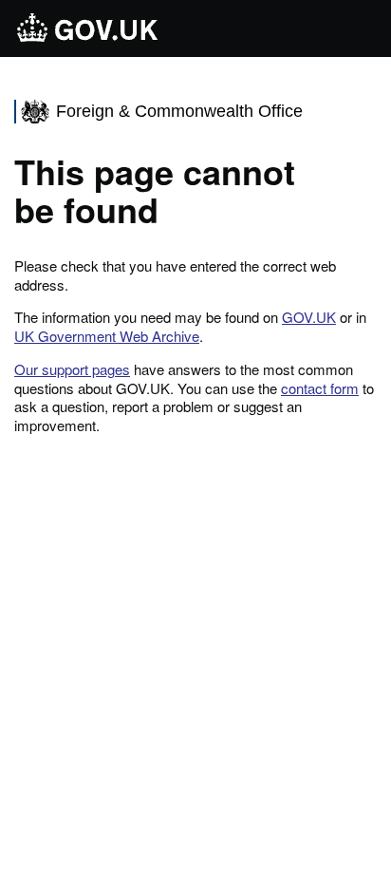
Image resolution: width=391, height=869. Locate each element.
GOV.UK (309, 317)
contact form (320, 388)
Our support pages (72, 369)
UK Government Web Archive (106, 336)
